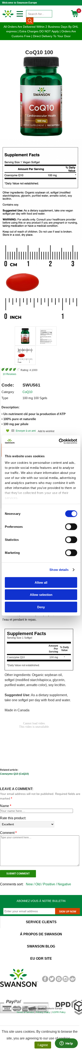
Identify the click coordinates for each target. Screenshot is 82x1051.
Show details (59, 569)
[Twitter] (52, 981)
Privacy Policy (43, 1012)
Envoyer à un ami (26, 430)
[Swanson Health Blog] (72, 981)
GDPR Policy (59, 1012)
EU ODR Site (41, 958)
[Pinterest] (59, 981)
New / (30, 884)
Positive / (50, 884)
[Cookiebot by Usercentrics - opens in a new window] (59, 441)
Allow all (41, 582)
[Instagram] (65, 981)
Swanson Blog (41, 946)
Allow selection (41, 594)
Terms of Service (25, 1012)
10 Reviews (9, 374)
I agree (43, 1045)
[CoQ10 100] (25, 336)
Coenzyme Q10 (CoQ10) (14, 773)
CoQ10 (27, 392)
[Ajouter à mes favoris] (5, 430)
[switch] (71, 526)
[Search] (29, 20)
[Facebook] (45, 981)
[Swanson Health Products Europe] (8, 17)
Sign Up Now (67, 911)
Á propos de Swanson (41, 934)
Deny (41, 607)
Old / (39, 884)
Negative (64, 884)
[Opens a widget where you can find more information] (66, 1043)
